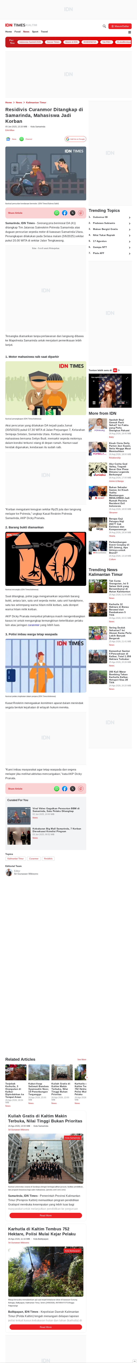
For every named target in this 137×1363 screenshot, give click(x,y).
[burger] (130, 33)
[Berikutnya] (87, 1066)
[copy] (81, 215)
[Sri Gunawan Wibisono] (9, 898)
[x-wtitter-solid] (72, 215)
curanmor (12, 642)
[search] (104, 27)
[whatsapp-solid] (56, 215)
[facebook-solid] (64, 215)
